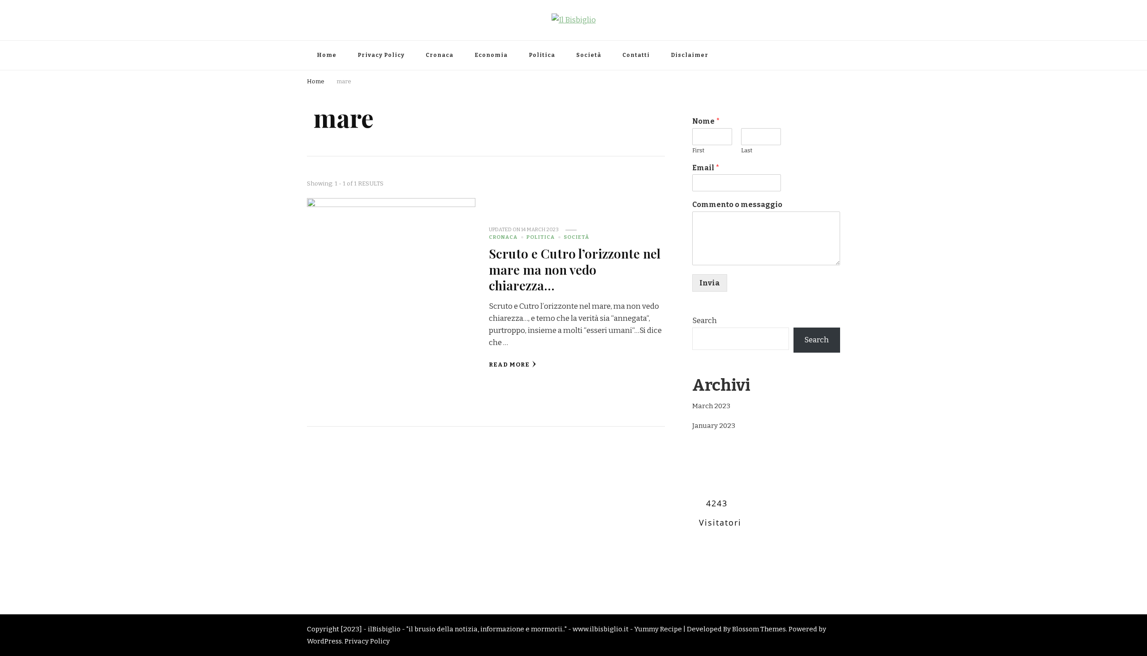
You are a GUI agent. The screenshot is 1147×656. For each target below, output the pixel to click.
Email (706, 168)
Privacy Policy (381, 55)
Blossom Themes (759, 629)
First (698, 150)
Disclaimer (689, 55)
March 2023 (711, 406)
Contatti (636, 55)
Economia (491, 55)
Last (746, 150)
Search (704, 320)
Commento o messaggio (737, 204)
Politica (542, 55)
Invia (709, 283)
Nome (706, 121)
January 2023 (713, 426)
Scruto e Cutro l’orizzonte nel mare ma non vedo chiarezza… (574, 269)
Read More (509, 364)
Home (326, 55)
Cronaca (439, 55)
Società (588, 55)
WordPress (324, 641)
